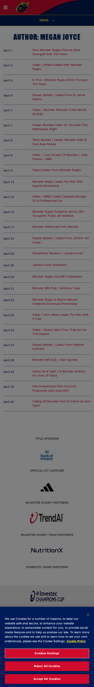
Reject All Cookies (47, 666)
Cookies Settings (47, 653)
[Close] (88, 614)
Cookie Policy (76, 641)
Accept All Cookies (47, 679)
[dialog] (47, 647)
